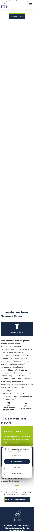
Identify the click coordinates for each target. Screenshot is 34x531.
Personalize (17, 467)
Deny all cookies (17, 473)
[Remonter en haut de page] (29, 528)
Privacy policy (17, 455)
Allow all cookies (17, 461)
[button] (30, 5)
